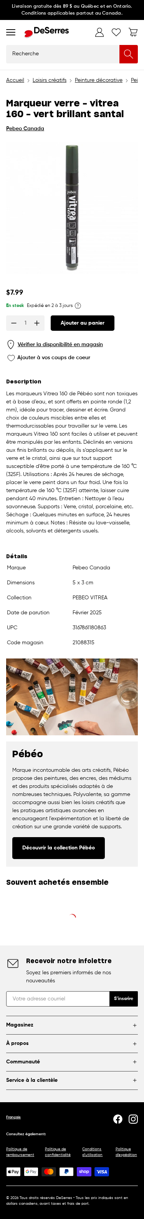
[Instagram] (133, 1119)
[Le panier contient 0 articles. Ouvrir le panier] (133, 32)
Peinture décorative (98, 80)
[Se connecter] (99, 32)
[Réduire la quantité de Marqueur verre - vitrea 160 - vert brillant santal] (14, 323)
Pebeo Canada (25, 128)
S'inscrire (123, 999)
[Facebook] (117, 1119)
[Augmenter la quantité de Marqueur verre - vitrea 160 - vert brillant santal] (37, 323)
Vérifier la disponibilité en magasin (60, 344)
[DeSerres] (47, 32)
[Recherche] (128, 54)
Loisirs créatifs (49, 80)
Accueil (15, 80)
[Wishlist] (116, 32)
